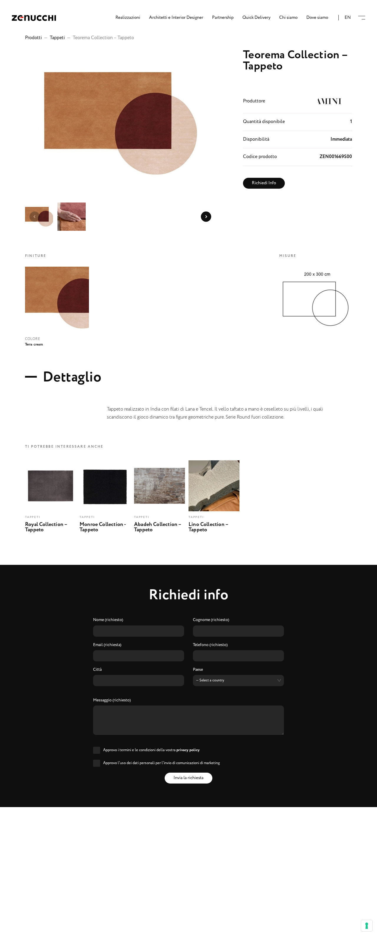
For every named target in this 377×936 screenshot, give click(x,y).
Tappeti (57, 37)
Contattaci (188, 927)
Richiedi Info (264, 183)
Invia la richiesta (188, 778)
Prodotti (33, 37)
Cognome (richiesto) (211, 620)
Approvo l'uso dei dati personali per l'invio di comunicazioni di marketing (161, 763)
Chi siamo (288, 17)
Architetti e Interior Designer (176, 17)
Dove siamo (317, 17)
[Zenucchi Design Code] (34, 18)
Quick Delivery (256, 17)
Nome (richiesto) (108, 620)
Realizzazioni (127, 17)
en (348, 17)
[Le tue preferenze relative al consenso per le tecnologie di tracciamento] (366, 925)
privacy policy (188, 750)
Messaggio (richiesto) (112, 700)
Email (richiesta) (107, 645)
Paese (198, 670)
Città (97, 670)
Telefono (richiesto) (210, 645)
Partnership (223, 17)
